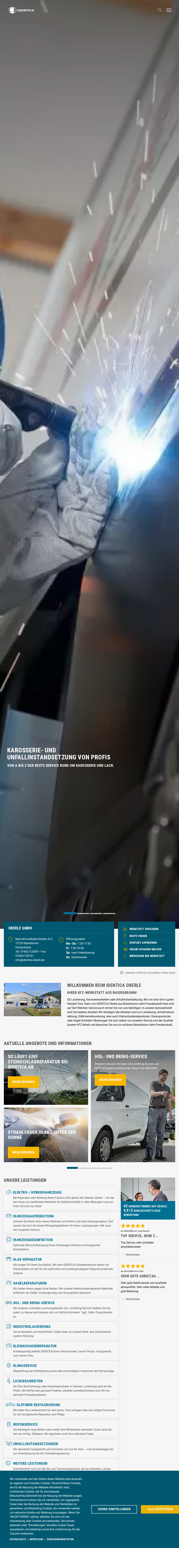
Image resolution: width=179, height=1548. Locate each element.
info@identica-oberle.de (29, 960)
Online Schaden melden (145, 949)
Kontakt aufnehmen (143, 942)
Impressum (36, 1539)
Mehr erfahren (23, 1082)
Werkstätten (154, 972)
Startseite (130, 972)
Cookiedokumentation (60, 1539)
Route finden (138, 936)
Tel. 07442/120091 (27, 951)
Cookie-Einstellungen (114, 1509)
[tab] (70, 913)
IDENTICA (141, 972)
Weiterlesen (132, 1254)
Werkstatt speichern (144, 929)
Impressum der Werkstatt (147, 956)
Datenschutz (18, 1539)
